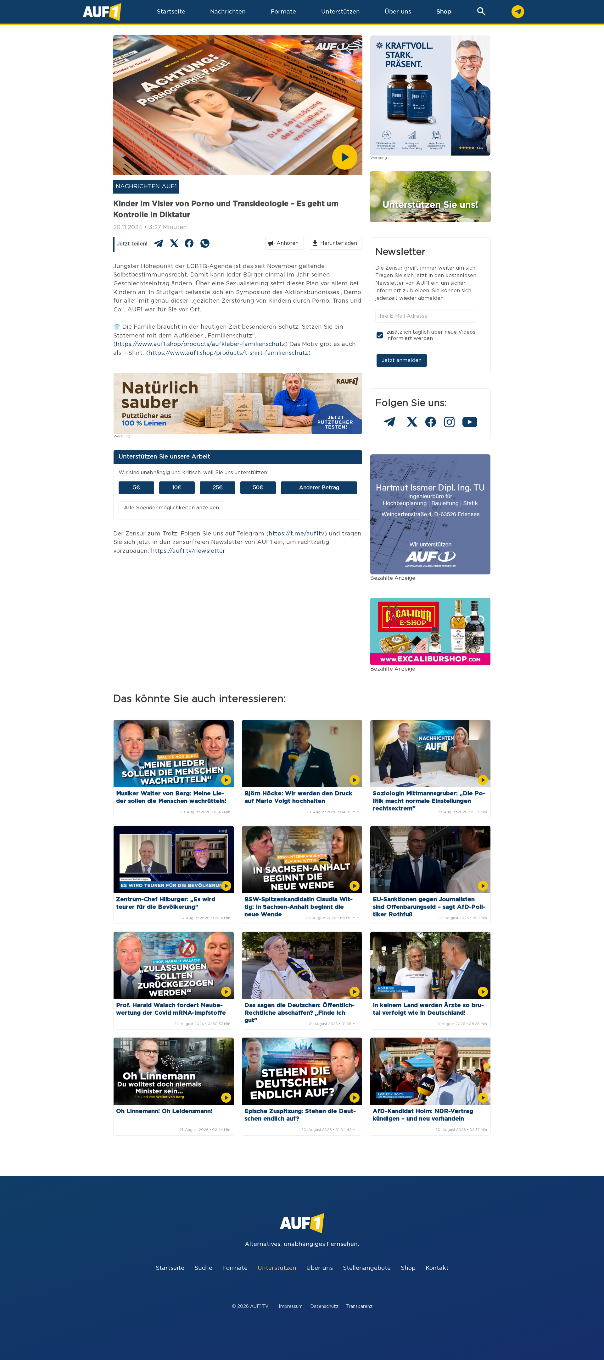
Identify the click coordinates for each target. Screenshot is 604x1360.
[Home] (102, 11)
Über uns (319, 1268)
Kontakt (437, 1268)
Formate (235, 1268)
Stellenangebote (367, 1268)
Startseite (170, 1268)
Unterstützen (277, 1268)
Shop (443, 12)
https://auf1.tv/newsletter (188, 551)
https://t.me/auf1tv (296, 534)
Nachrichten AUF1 (146, 186)
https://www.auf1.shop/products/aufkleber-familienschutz (200, 344)
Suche (203, 1268)
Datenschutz (324, 1306)
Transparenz (359, 1306)
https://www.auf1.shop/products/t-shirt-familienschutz (228, 353)
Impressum (291, 1306)
